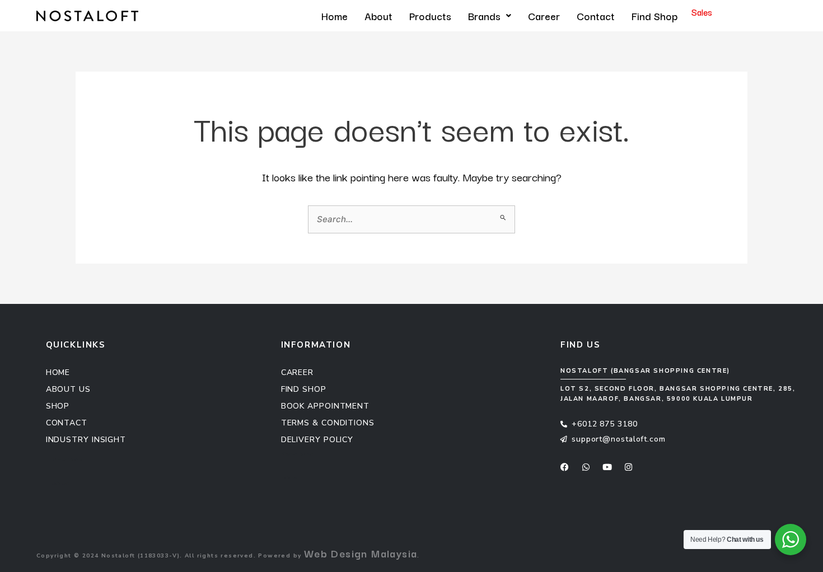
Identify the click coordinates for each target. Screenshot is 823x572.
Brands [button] (484, 16)
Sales (701, 11)
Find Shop (654, 16)
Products (430, 16)
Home (334, 16)
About (378, 16)
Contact (596, 16)
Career (544, 16)
